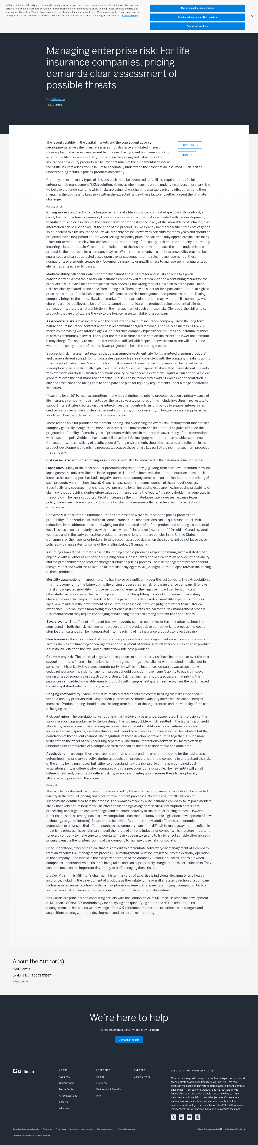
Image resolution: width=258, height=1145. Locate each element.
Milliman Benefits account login (208, 1129)
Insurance (102, 1083)
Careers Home (142, 1076)
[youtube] (189, 1117)
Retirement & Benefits (108, 1089)
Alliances (64, 1108)
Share (185, 154)
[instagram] (197, 1117)
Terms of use (47, 1129)
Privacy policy (61, 1129)
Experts (63, 1102)
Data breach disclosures (105, 1129)
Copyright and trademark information (26, 1129)
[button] (173, 1117)
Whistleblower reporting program (81, 1129)
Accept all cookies (197, 26)
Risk (98, 1095)
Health (100, 1076)
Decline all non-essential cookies (197, 17)
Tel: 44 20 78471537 (38, 975)
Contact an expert (129, 1039)
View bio (18, 981)
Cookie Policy (130, 15)
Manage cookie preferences (197, 7)
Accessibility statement (126, 1129)
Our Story (64, 1076)
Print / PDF (188, 145)
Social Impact (66, 1083)
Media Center (66, 1089)
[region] (129, 16)
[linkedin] (181, 1117)
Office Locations (68, 1095)
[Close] (252, 16)
